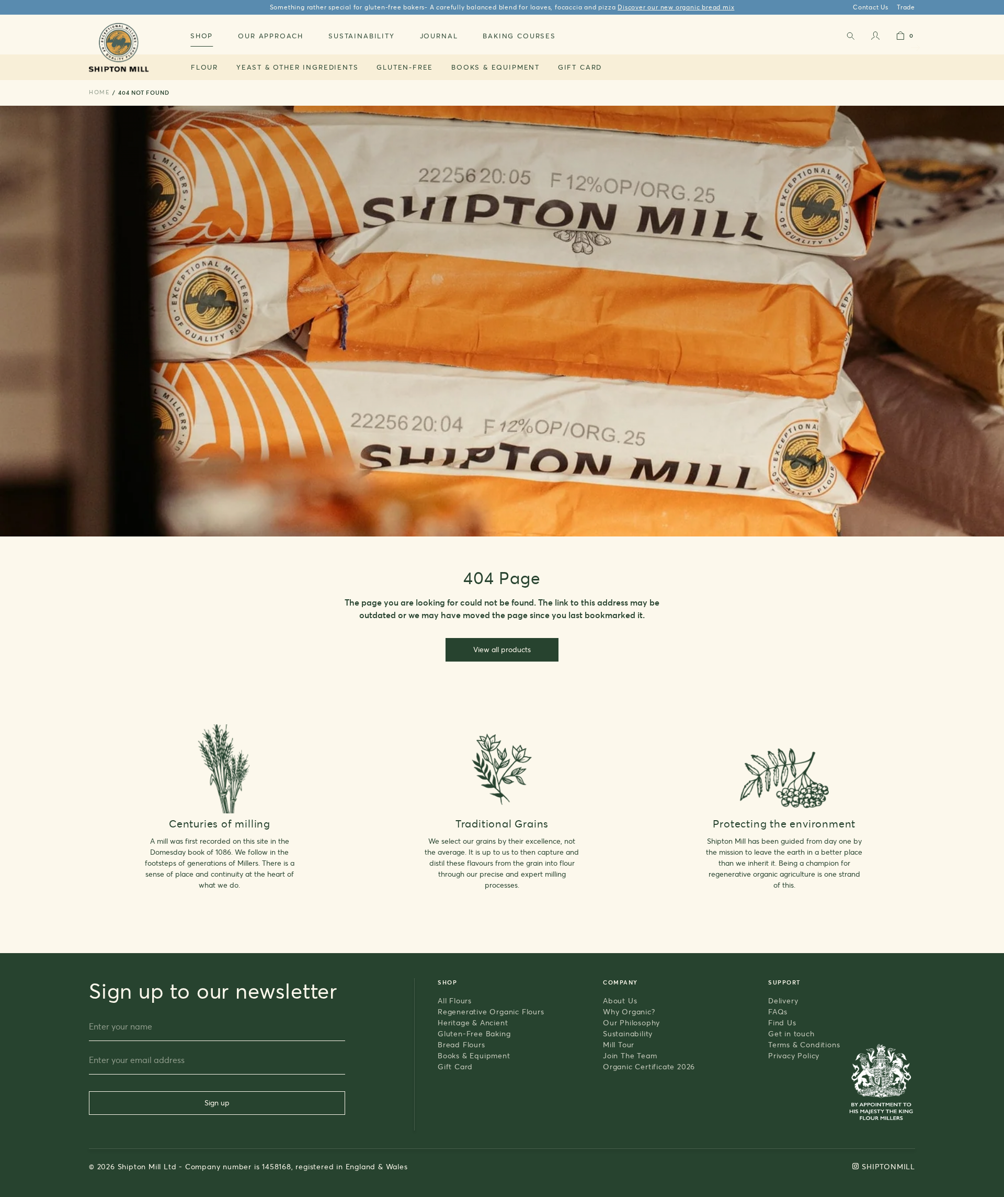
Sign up (217, 1102)
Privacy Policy (793, 1055)
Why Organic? (629, 1011)
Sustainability (628, 1033)
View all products (502, 649)
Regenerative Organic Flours (491, 1011)
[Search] (850, 38)
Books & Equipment (495, 67)
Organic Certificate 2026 (649, 1066)
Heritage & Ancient (473, 1022)
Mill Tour (618, 1044)
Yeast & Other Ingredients (297, 67)
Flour (204, 67)
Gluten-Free (404, 67)
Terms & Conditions (804, 1044)
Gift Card (580, 67)
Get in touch (791, 1033)
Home (99, 92)
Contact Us (870, 7)
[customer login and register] (875, 38)
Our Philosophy (631, 1022)
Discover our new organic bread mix (676, 7)
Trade (906, 7)
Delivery (783, 1000)
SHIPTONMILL (888, 1166)
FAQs (778, 1011)
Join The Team (630, 1055)
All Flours (455, 1000)
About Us (620, 1000)
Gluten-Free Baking (474, 1033)
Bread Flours (461, 1044)
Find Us (782, 1022)
